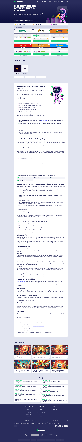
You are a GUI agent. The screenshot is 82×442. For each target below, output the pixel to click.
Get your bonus (23, 40)
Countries (49, 1)
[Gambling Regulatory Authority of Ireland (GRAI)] (27, 435)
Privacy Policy (41, 414)
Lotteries (38, 1)
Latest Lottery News (53, 409)
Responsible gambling (21, 281)
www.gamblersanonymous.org (38, 326)
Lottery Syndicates (56, 1)
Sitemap (28, 416)
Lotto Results (44, 1)
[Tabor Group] (46, 435)
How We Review (29, 412)
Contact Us (29, 411)
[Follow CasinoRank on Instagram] (58, 426)
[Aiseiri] (51, 435)
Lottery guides (19, 149)
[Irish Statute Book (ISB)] (35, 435)
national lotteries (44, 120)
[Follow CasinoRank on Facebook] (56, 426)
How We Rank (28, 414)
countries (33, 126)
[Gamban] (42, 435)
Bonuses (41, 409)
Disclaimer (41, 416)
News (67, 1)
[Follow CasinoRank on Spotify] (65, 426)
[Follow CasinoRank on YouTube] (63, 426)
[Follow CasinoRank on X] (60, 426)
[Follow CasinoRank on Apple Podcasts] (67, 426)
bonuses (33, 117)
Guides (62, 1)
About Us (28, 409)
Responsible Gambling (41, 412)
